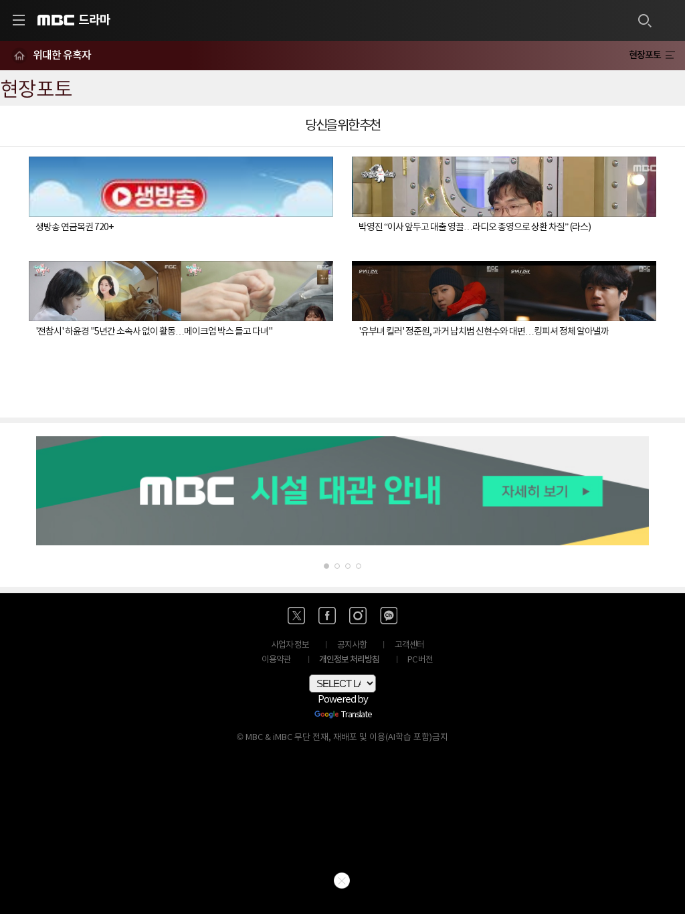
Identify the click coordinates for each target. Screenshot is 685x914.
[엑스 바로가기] (296, 615)
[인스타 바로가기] (358, 615)
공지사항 (352, 645)
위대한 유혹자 (62, 56)
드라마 (94, 20)
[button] (326, 566)
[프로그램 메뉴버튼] (670, 55)
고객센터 (409, 645)
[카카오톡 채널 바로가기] (388, 615)
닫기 (342, 881)
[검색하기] (644, 20)
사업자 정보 (290, 645)
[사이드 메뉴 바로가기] (19, 20)
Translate (356, 715)
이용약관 (276, 660)
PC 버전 (420, 660)
